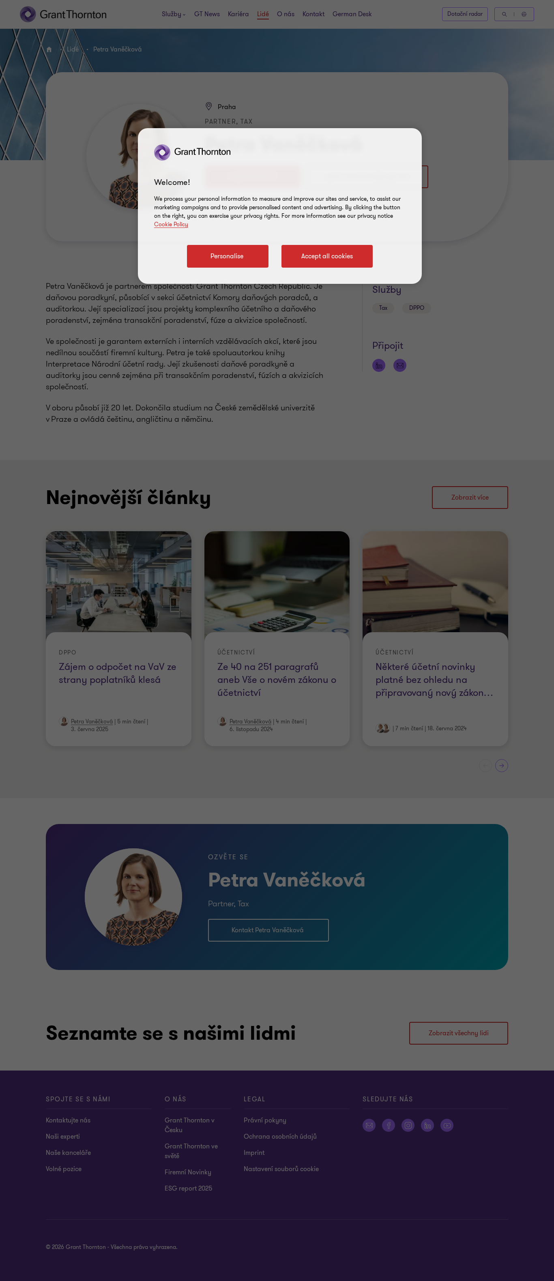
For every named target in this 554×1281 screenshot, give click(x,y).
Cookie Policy (171, 224)
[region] (280, 206)
